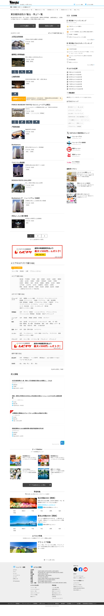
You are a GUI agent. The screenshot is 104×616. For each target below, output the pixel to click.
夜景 (35, 325)
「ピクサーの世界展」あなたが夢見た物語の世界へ (81, 31)
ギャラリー (28, 187)
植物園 (31, 302)
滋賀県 (57, 578)
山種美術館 (16, 77)
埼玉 (42, 510)
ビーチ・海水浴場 (24, 306)
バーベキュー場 (35, 339)
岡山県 (42, 579)
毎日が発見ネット (77, 590)
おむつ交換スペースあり (53, 357)
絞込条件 (14, 357)
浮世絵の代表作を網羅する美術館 (33, 39)
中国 (32, 580)
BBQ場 (21, 271)
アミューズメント (14, 299)
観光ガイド (33, 596)
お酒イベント (71, 123)
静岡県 (49, 575)
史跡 (47, 323)
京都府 (42, 578)
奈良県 (49, 578)
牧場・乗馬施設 (24, 302)
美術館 (27, 43)
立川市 (34, 285)
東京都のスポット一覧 (52, 9)
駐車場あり (26, 357)
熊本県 (49, 582)
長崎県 (46, 582)
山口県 (46, 579)
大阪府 (39, 578)
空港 (21, 325)
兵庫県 (46, 578)
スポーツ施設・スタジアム (41, 333)
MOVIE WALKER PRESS (78, 588)
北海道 (32, 569)
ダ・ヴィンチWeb (77, 584)
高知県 (49, 581)
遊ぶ (21, 363)
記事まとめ (15, 578)
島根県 (53, 579)
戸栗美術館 (16, 127)
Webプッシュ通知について (79, 577)
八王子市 (28, 285)
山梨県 (39, 574)
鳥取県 (49, 579)
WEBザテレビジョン (77, 586)
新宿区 (43, 279)
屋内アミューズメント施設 (26, 308)
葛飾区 (58, 283)
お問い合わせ (42, 603)
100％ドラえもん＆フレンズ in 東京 (77, 37)
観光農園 (53, 300)
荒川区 (36, 283)
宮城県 (39, 571)
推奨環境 (35, 603)
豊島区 (27, 283)
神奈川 (23, 510)
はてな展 (71, 29)
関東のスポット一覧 (40, 9)
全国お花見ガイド (56, 589)
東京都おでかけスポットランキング (80, 43)
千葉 (33, 510)
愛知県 (39, 575)
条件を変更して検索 (58, 369)
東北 (32, 571)
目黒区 (32, 281)
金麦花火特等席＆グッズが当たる (46, 505)
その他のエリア (26, 7)
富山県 (42, 576)
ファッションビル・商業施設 (37, 113)
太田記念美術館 (17, 37)
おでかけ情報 (90, 4)
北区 (32, 283)
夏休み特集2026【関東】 (48, 516)
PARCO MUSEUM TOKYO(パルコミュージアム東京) (31, 105)
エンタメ (14, 333)
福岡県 (39, 582)
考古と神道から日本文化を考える (33, 57)
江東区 (21, 281)
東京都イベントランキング (77, 20)
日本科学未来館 (73, 49)
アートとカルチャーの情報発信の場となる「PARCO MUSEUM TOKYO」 (41, 108)
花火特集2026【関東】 (47, 498)
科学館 (40, 317)
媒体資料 (63, 603)
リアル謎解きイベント (73, 120)
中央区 (33, 279)
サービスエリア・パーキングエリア (38, 321)
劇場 (27, 151)
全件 (21, 298)
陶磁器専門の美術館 (30, 129)
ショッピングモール (39, 312)
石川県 (39, 576)
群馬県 (47, 286)
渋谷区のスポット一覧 (66, 9)
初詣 (25, 325)
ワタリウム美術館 (18, 162)
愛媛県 (42, 581)
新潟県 (46, 574)
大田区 (37, 281)
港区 (38, 279)
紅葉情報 (54, 596)
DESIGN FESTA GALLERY (21, 180)
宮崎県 (56, 582)
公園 (27, 271)
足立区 (53, 283)
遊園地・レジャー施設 (29, 298)
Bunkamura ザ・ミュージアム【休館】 (26, 198)
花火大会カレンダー (56, 593)
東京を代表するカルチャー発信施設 (34, 147)
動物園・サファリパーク (26, 300)
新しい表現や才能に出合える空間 (33, 183)
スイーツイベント (85, 120)
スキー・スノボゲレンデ (36, 306)
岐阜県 (42, 575)
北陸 (32, 577)
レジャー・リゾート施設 (46, 304)
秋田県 (49, 571)
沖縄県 (64, 582)
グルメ (14, 571)
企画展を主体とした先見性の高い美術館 (35, 200)
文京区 (48, 279)
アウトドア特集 (44, 542)
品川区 (27, 281)
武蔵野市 (40, 285)
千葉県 (36, 286)
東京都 (15, 7)
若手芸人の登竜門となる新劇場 (33, 218)
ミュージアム (14, 318)
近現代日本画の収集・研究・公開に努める (36, 79)
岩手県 (46, 571)
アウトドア (14, 339)
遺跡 (43, 323)
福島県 (56, 571)
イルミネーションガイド (57, 598)
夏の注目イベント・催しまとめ (75, 107)
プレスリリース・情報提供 (53, 603)
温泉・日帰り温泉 (28, 329)
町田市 (46, 285)
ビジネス (15, 576)
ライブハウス (53, 333)
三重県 (46, 575)
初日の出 (30, 325)
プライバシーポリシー (26, 603)
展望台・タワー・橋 (55, 323)
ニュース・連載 (79, 4)
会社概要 (79, 603)
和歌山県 (54, 578)
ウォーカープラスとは (78, 576)
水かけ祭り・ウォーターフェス (75, 113)
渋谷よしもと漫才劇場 (20, 216)
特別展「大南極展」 (74, 34)
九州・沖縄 (33, 582)
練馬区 (47, 283)
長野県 (42, 574)
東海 (32, 575)
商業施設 (14, 312)
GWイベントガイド (56, 591)
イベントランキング (35, 589)
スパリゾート (37, 329)
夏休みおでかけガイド (57, 594)
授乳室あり (42, 357)
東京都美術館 (72, 59)
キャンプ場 (15, 271)
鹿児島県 (61, 582)
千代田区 (27, 279)
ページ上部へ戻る (50, 560)
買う (32, 363)
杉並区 (21, 283)
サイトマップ (11, 603)
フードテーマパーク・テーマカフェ (29, 304)
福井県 (46, 576)
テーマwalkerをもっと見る (37, 485)
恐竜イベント (80, 123)
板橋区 (42, 283)
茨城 (14, 512)
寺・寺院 (55, 321)
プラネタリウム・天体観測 (74, 126)
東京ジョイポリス (73, 62)
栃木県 (52, 286)
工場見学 (51, 302)
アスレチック (44, 339)
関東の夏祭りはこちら (46, 524)
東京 (14, 510)
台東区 (54, 279)
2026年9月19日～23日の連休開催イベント (78, 116)
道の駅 (25, 321)
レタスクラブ (76, 582)
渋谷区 (19, 7)
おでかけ (15, 569)
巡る (36, 363)
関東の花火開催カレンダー (47, 507)
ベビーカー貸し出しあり (26, 359)
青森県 (42, 571)
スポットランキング (35, 593)
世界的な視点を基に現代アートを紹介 (35, 165)
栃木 (60, 510)
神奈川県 (31, 286)
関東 (11, 7)
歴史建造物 (37, 323)
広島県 (39, 579)
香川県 (39, 581)
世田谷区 (43, 281)
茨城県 (57, 286)
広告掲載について (71, 603)
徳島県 (46, 581)
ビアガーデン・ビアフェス (74, 110)
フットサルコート (28, 333)
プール (56, 302)
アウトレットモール (35, 271)
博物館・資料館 (29, 61)
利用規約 (18, 603)
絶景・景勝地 (23, 323)
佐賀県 (42, 582)
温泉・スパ (14, 329)
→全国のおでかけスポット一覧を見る (29, 288)
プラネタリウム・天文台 (40, 302)
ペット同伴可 (34, 357)
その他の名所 (41, 325)
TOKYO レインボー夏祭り (75, 26)
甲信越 (32, 574)
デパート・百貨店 (28, 312)
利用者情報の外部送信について (89, 603)
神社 (50, 321)
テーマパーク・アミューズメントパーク (47, 298)
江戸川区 (22, 285)
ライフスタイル (16, 575)
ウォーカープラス (14, 9)
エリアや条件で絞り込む (56, 33)
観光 (13, 321)
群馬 (51, 510)
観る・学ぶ (26, 363)
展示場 (46, 306)
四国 (32, 581)
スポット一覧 (33, 591)
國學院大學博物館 (18, 54)
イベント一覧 (33, 587)
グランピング (52, 339)
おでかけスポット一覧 (27, 9)
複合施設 (38, 314)
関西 (32, 578)
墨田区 (59, 279)
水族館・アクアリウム (39, 300)
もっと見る (90, 39)
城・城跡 (30, 323)
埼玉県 (42, 286)
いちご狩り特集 (55, 587)
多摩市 (52, 285)
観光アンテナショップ (48, 314)
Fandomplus (17, 581)
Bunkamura (16, 145)
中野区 (55, 281)
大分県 (53, 582)
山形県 (53, 571)
